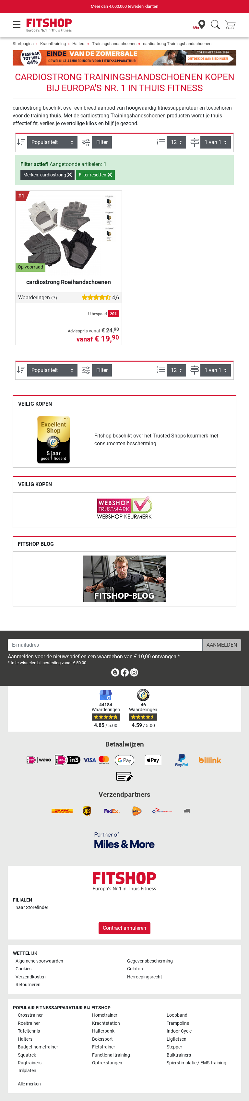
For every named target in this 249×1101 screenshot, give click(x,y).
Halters (79, 43)
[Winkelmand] (232, 25)
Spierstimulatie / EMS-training (196, 1063)
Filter (102, 142)
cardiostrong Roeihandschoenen (68, 282)
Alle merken (29, 1084)
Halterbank (103, 1031)
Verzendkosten (31, 977)
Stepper (174, 1047)
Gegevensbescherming (150, 961)
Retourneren (28, 984)
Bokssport (102, 1039)
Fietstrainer (103, 1047)
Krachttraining (53, 43)
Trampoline (178, 1023)
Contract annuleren (124, 928)
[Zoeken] (215, 25)
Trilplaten (27, 1070)
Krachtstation (106, 1023)
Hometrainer (104, 1015)
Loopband (177, 1015)
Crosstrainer (30, 1015)
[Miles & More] (124, 840)
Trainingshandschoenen (114, 43)
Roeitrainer (29, 1023)
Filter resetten (93, 174)
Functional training (111, 1055)
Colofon (135, 969)
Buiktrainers (179, 1055)
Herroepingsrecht (144, 977)
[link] (53, 439)
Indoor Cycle (179, 1031)
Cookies (23, 969)
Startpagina (23, 43)
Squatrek (27, 1055)
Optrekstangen (107, 1063)
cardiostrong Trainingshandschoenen (177, 43)
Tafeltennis (29, 1031)
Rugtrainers (30, 1063)
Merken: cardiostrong (45, 174)
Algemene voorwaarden (39, 961)
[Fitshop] (49, 25)
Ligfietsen (176, 1039)
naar (32, 907)
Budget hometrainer (38, 1047)
